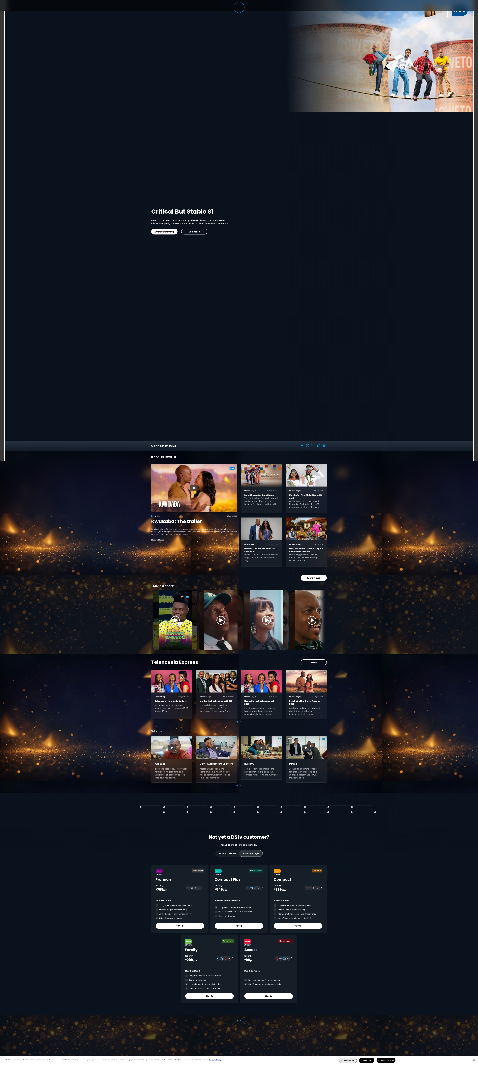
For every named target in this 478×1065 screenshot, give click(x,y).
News (314, 662)
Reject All (367, 1060)
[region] (239, 1060)
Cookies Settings (347, 1060)
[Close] (474, 1060)
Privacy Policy (215, 1060)
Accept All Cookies (386, 1060)
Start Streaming (233, 231)
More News (313, 577)
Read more (263, 231)
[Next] (322, 620)
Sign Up (179, 925)
